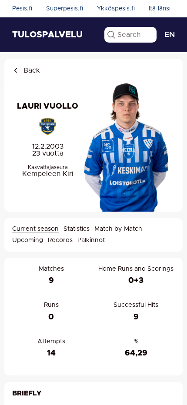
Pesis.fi (22, 9)
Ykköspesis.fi (116, 9)
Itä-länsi (159, 9)
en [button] (169, 35)
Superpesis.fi (64, 9)
